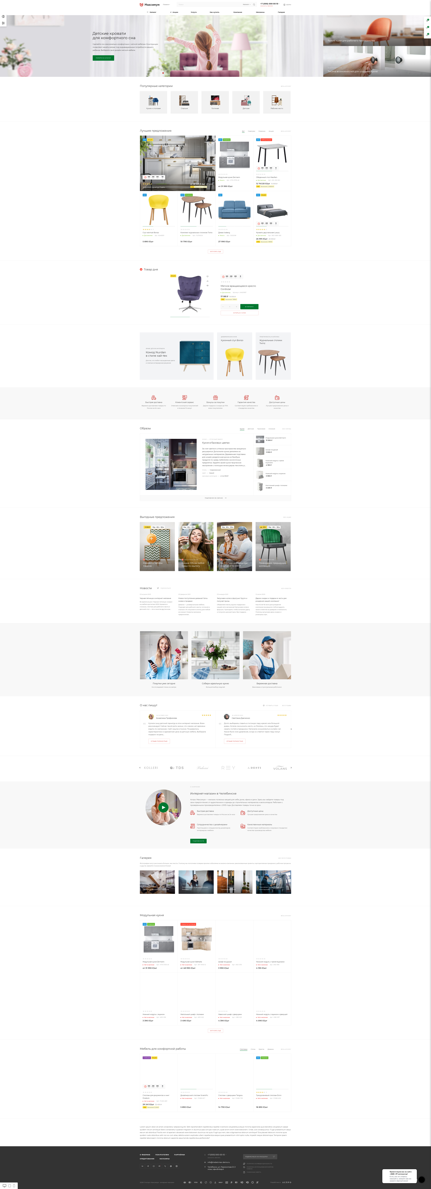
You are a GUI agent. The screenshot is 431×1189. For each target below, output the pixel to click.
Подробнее (100, 61)
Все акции (287, 517)
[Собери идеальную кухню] (215, 655)
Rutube (159, 1166)
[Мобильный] (14, 1185)
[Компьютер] (4, 1185)
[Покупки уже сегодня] (164, 655)
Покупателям (162, 1155)
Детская (246, 108)
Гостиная (215, 108)
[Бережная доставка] (267, 655)
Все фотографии (284, 858)
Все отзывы (286, 705)
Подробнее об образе (214, 498)
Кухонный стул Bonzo (232, 340)
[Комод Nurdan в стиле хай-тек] (195, 356)
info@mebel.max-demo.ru (219, 1162)
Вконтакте (142, 1166)
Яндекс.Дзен (176, 1166)
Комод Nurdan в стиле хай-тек (156, 354)
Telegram (148, 1166)
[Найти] (254, 4)
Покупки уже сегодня (164, 683)
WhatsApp (170, 1166)
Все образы (286, 429)
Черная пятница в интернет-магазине (155, 598)
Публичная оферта (254, 1172)
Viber (165, 1166)
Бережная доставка (267, 683)
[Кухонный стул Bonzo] (234, 362)
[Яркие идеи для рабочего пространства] (377, 30)
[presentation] (291, 729)
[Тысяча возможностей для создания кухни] (377, 61)
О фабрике (145, 1155)
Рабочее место (277, 108)
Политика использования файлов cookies (260, 1168)
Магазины (165, 1159)
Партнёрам (179, 1155)
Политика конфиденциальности (259, 1163)
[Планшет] (9, 1185)
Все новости (286, 588)
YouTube (153, 1166)
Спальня (184, 108)
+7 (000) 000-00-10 (269, 4)
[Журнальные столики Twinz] (273, 362)
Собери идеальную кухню (215, 683)
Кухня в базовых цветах (216, 442)
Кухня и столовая (153, 108)
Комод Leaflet (106, 34)
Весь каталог (286, 86)
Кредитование (147, 1159)
